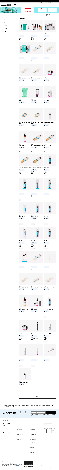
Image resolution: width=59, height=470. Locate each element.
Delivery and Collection (19, 429)
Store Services (18, 442)
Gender (4, 31)
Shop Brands (6, 432)
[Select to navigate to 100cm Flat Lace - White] (32, 224)
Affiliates (31, 426)
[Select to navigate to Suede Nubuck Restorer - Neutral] (20, 366)
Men (21, 4)
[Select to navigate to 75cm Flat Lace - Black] (22, 248)
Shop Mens (5, 425)
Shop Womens (6, 423)
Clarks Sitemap (32, 432)
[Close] (33, 459)
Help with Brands (19, 432)
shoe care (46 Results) (9, 14)
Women (18, 4)
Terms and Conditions (19, 444)
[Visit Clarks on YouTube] (51, 424)
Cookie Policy (17, 465)
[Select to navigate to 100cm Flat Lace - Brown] (20, 224)
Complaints (18, 424)
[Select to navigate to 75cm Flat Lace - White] (32, 248)
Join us (51, 412)
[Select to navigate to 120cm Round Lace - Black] (45, 175)
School (15, 4)
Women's (52, 8)
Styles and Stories (32, 450)
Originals (26, 4)
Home (4, 14)
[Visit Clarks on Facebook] (45, 424)
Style (4, 22)
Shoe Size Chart (19, 439)
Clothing (35, 4)
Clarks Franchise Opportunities (34, 431)
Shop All (42, 8)
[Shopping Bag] (58, 4)
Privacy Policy (47, 414)
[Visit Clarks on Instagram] (47, 424)
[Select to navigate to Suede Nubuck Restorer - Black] (45, 341)
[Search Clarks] (48, 5)
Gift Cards (18, 431)
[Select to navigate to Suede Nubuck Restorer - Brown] (47, 341)
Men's (42, 10)
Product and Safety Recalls (20, 434)
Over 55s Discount (32, 444)
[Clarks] (6, 4)
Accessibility (31, 424)
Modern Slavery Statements (33, 442)
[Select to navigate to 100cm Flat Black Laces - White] (45, 317)
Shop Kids (5, 427)
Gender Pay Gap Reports (33, 437)
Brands (39, 4)
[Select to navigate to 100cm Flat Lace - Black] (22, 224)
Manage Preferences (28, 466)
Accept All (28, 462)
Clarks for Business (32, 429)
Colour (4, 19)
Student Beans (32, 447)
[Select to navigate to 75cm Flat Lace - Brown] (20, 248)
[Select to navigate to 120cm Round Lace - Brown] (20, 200)
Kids (23, 4)
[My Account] (55, 4)
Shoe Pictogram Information (20, 437)
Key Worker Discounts (33, 439)
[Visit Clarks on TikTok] (49, 424)
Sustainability (32, 452)
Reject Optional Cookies (28, 464)
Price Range (5, 25)
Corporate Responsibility (33, 434)
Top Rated (5, 28)
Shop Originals (6, 430)
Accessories (31, 4)
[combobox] (51, 15)
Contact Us (18, 426)
